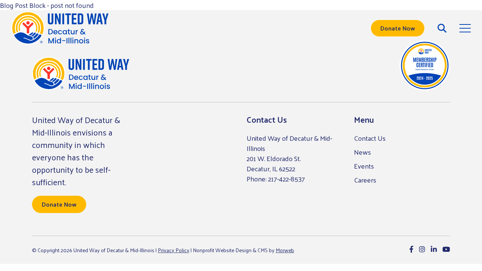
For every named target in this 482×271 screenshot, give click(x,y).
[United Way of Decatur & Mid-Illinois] (80, 74)
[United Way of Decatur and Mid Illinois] (59, 28)
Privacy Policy (173, 250)
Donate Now (397, 28)
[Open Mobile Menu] (465, 28)
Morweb (285, 250)
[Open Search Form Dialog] (442, 28)
